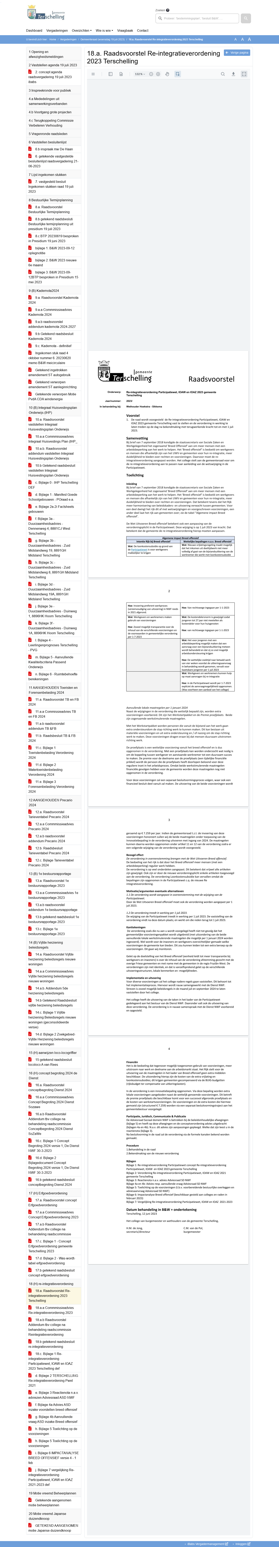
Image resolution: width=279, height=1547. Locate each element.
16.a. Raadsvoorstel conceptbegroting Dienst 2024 (50, 1087)
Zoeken (160, 10)
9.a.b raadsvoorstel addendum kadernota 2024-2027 (52, 324)
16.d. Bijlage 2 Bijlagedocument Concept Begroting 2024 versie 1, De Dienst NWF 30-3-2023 (53, 1165)
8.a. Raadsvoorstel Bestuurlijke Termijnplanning (49, 209)
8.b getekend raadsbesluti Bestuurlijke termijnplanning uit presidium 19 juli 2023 (50, 224)
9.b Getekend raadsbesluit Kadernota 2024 (50, 336)
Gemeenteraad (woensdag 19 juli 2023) (102, 39)
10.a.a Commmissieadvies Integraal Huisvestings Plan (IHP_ (52, 439)
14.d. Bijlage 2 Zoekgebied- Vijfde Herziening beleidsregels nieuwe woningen (51, 1039)
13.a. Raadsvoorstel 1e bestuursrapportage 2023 (48, 883)
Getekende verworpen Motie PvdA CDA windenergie (52, 396)
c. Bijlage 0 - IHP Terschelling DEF (53, 485)
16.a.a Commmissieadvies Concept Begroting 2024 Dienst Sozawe (51, 1102)
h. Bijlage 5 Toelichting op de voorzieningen (52, 1431)
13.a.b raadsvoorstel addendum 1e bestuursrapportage (52, 907)
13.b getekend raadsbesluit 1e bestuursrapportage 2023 (53, 919)
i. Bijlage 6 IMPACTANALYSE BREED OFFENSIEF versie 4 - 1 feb (53, 1458)
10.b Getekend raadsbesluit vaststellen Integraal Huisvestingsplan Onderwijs (51, 470)
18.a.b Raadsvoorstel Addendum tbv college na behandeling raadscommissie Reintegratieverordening (49, 1327)
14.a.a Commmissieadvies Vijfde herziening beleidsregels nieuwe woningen (51, 976)
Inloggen (241, 1544)
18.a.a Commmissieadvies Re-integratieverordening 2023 (51, 1310)
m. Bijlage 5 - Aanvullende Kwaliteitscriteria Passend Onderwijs (50, 662)
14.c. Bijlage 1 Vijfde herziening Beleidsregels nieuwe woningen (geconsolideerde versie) (52, 1020)
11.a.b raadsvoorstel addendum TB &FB (46, 726)
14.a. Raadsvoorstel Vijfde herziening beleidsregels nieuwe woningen (52, 959)
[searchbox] (197, 18)
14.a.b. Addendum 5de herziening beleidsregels (48, 991)
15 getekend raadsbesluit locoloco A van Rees (50, 1062)
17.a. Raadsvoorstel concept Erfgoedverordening (52, 1202)
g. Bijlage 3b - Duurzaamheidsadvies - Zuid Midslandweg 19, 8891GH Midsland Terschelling (49, 548)
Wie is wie (103, 30)
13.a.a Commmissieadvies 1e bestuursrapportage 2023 (53, 895)
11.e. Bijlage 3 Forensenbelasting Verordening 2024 (51, 786)
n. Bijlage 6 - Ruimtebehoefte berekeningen (52, 676)
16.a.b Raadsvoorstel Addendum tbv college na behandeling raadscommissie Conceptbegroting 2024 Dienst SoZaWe (50, 1124)
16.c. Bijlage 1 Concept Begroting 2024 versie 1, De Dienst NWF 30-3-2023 (53, 1145)
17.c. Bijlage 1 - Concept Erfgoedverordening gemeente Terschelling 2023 (50, 1246)
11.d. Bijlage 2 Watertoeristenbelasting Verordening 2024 (45, 769)
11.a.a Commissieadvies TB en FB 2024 (52, 714)
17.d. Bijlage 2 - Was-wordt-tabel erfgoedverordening (51, 1261)
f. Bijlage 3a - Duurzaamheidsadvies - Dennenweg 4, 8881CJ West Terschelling (49, 526)
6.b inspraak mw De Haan (54, 149)
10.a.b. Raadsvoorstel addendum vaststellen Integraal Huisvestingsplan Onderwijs (51, 453)
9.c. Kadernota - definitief (53, 346)
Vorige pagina (239, 52)
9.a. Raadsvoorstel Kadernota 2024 (53, 300)
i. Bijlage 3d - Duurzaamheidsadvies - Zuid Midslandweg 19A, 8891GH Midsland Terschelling (49, 592)
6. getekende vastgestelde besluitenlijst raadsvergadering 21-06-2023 (53, 161)
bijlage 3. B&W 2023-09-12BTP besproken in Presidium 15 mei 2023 (53, 277)
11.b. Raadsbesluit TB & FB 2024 (52, 738)
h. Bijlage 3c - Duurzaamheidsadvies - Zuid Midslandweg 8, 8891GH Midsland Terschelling (53, 570)
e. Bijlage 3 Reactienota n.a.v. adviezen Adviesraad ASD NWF (53, 1395)
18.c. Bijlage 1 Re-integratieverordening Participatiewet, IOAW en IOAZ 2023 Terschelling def (50, 1361)
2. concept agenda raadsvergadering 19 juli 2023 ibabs (50, 77)
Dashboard (34, 30)
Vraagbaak (125, 30)
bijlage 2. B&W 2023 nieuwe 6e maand (52, 263)
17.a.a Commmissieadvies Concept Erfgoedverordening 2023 (53, 1215)
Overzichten (80, 30)
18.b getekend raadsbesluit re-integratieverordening (51, 1344)
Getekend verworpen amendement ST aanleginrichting (52, 384)
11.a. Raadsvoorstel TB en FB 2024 (53, 702)
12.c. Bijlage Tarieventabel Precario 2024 (51, 863)
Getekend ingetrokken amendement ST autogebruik (49, 372)
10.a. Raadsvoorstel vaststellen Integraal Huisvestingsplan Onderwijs (48, 424)
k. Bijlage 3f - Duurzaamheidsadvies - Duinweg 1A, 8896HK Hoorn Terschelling (52, 628)
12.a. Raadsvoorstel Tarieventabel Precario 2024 (48, 814)
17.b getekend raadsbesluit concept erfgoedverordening (51, 1273)
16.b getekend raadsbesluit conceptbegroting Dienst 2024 (51, 1182)
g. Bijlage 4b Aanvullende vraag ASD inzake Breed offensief (52, 1419)
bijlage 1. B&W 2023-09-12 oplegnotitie (51, 250)
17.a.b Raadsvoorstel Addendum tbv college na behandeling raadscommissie (49, 1229)
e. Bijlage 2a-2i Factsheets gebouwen (51, 509)
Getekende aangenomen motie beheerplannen (49, 1503)
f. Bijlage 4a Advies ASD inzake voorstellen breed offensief (52, 1407)
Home (52, 39)
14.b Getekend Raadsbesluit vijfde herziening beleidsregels (52, 1003)
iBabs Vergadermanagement (206, 1544)
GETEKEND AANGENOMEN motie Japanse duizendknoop (53, 1528)
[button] (246, 18)
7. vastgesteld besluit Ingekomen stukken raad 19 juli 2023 (51, 186)
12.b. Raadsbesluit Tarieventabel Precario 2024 (48, 851)
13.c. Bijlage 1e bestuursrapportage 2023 (46, 931)
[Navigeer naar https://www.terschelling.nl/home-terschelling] (46, 15)
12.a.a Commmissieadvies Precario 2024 (51, 826)
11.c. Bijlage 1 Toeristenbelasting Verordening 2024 (51, 752)
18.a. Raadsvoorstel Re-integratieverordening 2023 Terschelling (49, 1295)
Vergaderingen (57, 30)
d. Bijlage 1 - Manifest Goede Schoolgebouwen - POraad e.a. (52, 497)
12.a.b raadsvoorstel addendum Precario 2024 (46, 838)
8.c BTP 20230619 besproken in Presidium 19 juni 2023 (53, 238)
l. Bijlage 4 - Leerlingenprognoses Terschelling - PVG (53, 645)
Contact (142, 30)
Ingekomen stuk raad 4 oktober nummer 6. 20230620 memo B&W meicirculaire (49, 358)
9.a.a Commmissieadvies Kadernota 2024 (50, 312)
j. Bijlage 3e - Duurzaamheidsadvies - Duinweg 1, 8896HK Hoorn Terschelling (52, 611)
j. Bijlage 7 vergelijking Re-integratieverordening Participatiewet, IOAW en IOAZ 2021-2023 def (51, 1477)
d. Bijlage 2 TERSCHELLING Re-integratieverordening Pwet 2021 (53, 1380)
